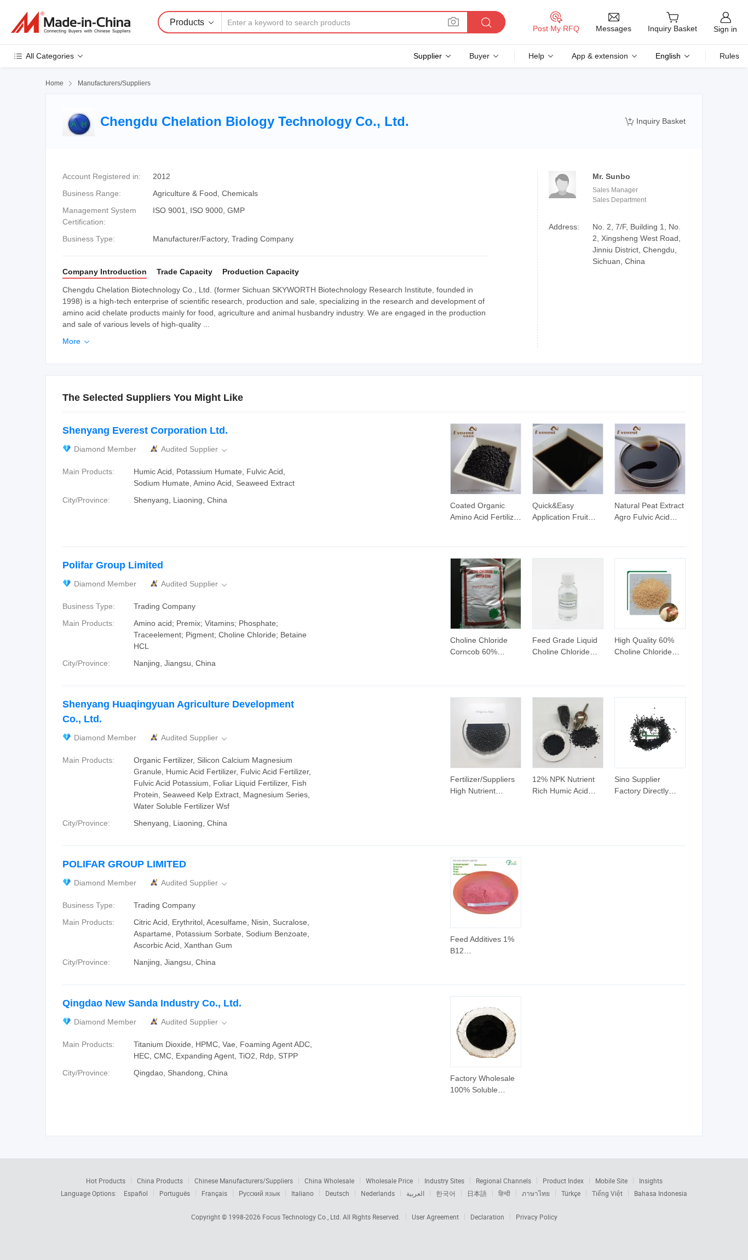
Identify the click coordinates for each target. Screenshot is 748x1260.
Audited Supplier (195, 449)
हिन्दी (504, 1193)
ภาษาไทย (536, 1193)
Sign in (725, 29)
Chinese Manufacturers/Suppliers (243, 1180)
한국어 (446, 1193)
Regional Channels (503, 1180)
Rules (729, 55)
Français (214, 1193)
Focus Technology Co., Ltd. (302, 1216)
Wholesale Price (389, 1180)
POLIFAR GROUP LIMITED (124, 864)
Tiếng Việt (607, 1193)
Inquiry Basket (655, 121)
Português (174, 1193)
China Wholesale (329, 1180)
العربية (415, 1193)
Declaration (487, 1216)
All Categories (50, 55)
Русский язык (259, 1193)
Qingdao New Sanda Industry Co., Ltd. (151, 1003)
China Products (160, 1180)
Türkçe (570, 1193)
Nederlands (378, 1193)
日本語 (477, 1193)
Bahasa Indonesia (660, 1193)
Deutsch (337, 1193)
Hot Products (105, 1180)
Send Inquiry (486, 510)
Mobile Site (611, 1180)
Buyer (479, 55)
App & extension (600, 55)
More (76, 341)
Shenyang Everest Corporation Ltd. (145, 430)
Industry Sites (444, 1180)
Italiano (302, 1193)
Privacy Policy (536, 1216)
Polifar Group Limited (112, 565)
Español (136, 1193)
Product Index (563, 1180)
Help (536, 55)
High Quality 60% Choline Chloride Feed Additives (644, 652)
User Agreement (435, 1216)
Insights (651, 1180)
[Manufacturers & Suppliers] (70, 22)
